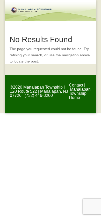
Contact (76, 85)
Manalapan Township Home (80, 93)
